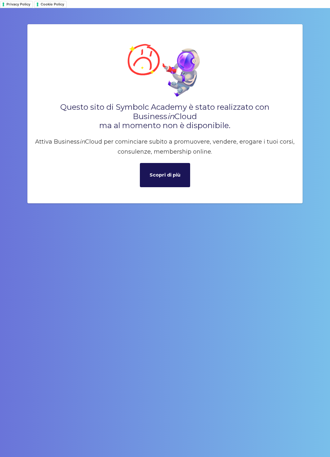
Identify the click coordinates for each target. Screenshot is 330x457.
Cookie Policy (52, 4)
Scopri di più (165, 175)
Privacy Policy (18, 4)
